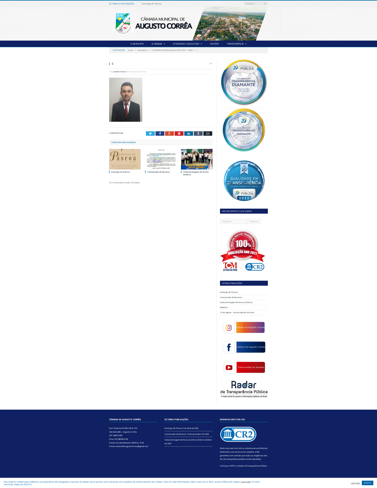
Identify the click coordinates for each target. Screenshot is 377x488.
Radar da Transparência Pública (252, 465)
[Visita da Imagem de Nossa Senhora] (197, 159)
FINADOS (224, 307)
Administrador (119, 72)
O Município (137, 43)
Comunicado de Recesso (153, 3)
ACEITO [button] (367, 482)
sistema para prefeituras (256, 448)
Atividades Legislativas (186, 43)
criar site (238, 448)
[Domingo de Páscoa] (125, 159)
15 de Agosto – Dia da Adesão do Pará (237, 312)
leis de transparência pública (233, 459)
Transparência (235, 43)
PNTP (232, 465)
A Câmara (157, 43)
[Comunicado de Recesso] (161, 159)
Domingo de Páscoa (120, 172)
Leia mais (245, 481)
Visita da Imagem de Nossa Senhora (236, 302)
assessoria (240, 452)
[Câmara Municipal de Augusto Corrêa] (188, 23)
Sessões (214, 43)
